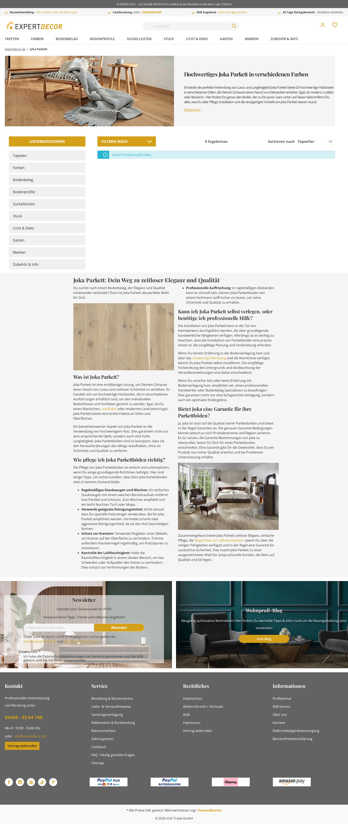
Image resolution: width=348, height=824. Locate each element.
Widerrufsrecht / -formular (203, 706)
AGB (140, 656)
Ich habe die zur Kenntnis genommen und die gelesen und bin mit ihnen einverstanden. (83, 658)
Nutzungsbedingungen (81, 641)
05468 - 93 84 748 (23, 717)
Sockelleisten (24, 203)
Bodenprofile (24, 191)
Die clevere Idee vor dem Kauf (57, 12)
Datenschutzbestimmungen (63, 656)
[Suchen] (234, 26)
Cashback (98, 747)
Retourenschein (103, 731)
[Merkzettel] (334, 26)
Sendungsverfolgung (107, 714)
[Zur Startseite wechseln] (35, 25)
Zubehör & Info (25, 264)
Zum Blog (264, 639)
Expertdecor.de (15, 49)
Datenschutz (192, 698)
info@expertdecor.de (30, 736)
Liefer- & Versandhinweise (111, 706)
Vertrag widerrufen (22, 746)
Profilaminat (282, 698)
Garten (18, 240)
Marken (19, 252)
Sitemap (97, 763)
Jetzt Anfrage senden (233, 12)
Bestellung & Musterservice (112, 698)
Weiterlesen (192, 110)
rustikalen (109, 409)
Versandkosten (210, 810)
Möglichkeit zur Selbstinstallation (219, 540)
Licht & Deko (23, 228)
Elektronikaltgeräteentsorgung (296, 731)
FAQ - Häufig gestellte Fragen (113, 755)
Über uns (280, 714)
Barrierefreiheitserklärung (292, 739)
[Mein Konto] (322, 26)
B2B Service (281, 706)
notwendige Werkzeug (209, 358)
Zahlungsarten (102, 739)
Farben (19, 167)
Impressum (191, 722)
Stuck (17, 216)
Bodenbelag (23, 179)
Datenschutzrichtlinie (40, 641)
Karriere (279, 722)
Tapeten (20, 155)
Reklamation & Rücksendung (113, 722)
